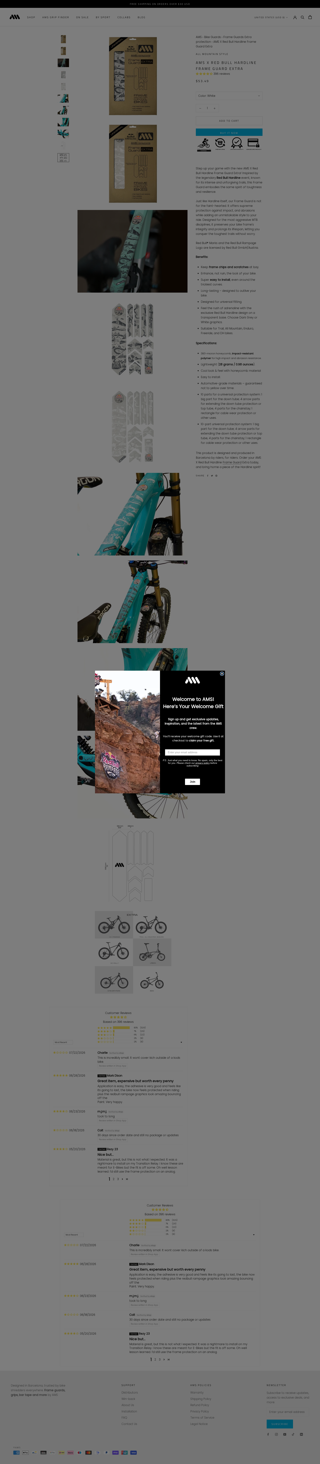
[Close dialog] (222, 673)
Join (192, 781)
